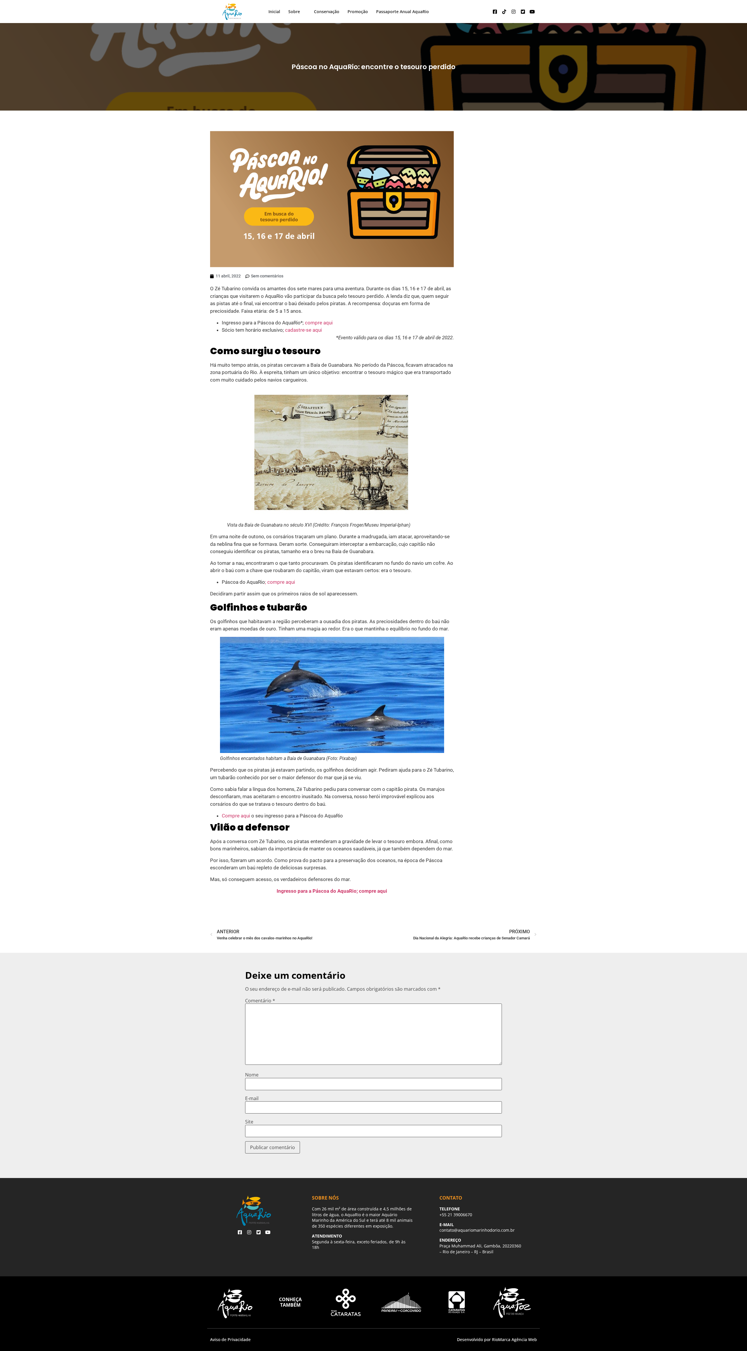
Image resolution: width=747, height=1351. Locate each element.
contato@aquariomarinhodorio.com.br (477, 1230)
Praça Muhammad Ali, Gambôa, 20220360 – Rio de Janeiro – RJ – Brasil (480, 1248)
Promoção (358, 11)
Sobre (294, 11)
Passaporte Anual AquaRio (402, 11)
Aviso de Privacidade (230, 1339)
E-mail (252, 1098)
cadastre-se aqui (303, 330)
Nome (252, 1074)
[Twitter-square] (523, 11)
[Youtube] (532, 11)
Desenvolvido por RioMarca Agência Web (497, 1339)
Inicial (274, 11)
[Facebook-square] (495, 11)
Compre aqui (236, 816)
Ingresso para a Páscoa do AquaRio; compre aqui (332, 891)
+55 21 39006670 (455, 1214)
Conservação (326, 11)
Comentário (260, 1000)
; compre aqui (280, 582)
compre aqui (319, 323)
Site (249, 1121)
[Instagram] (513, 11)
